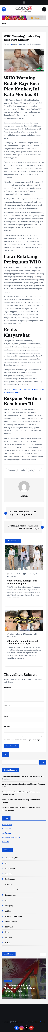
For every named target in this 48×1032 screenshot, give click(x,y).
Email (6, 716)
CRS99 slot (9, 927)
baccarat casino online (13, 916)
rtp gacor (8, 937)
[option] (24, 978)
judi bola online (11, 921)
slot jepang (9, 906)
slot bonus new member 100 (11, 837)
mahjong (8, 911)
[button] (41, 954)
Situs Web (7, 726)
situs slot (8, 874)
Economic (8, 981)
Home (4, 23)
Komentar (8, 687)
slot (6, 900)
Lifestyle (15, 44)
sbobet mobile (7, 824)
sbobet (7, 943)
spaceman (8, 884)
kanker (23, 470)
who (39, 470)
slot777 (7, 863)
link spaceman (10, 895)
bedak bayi (12, 470)
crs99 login (5, 841)
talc (31, 470)
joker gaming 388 (11, 858)
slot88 (7, 932)
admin (8, 44)
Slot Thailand (6, 833)
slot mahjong (10, 868)
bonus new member (12, 890)
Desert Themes (40, 1022)
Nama (6, 706)
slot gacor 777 (6, 829)
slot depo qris (10, 879)
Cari (5, 754)
